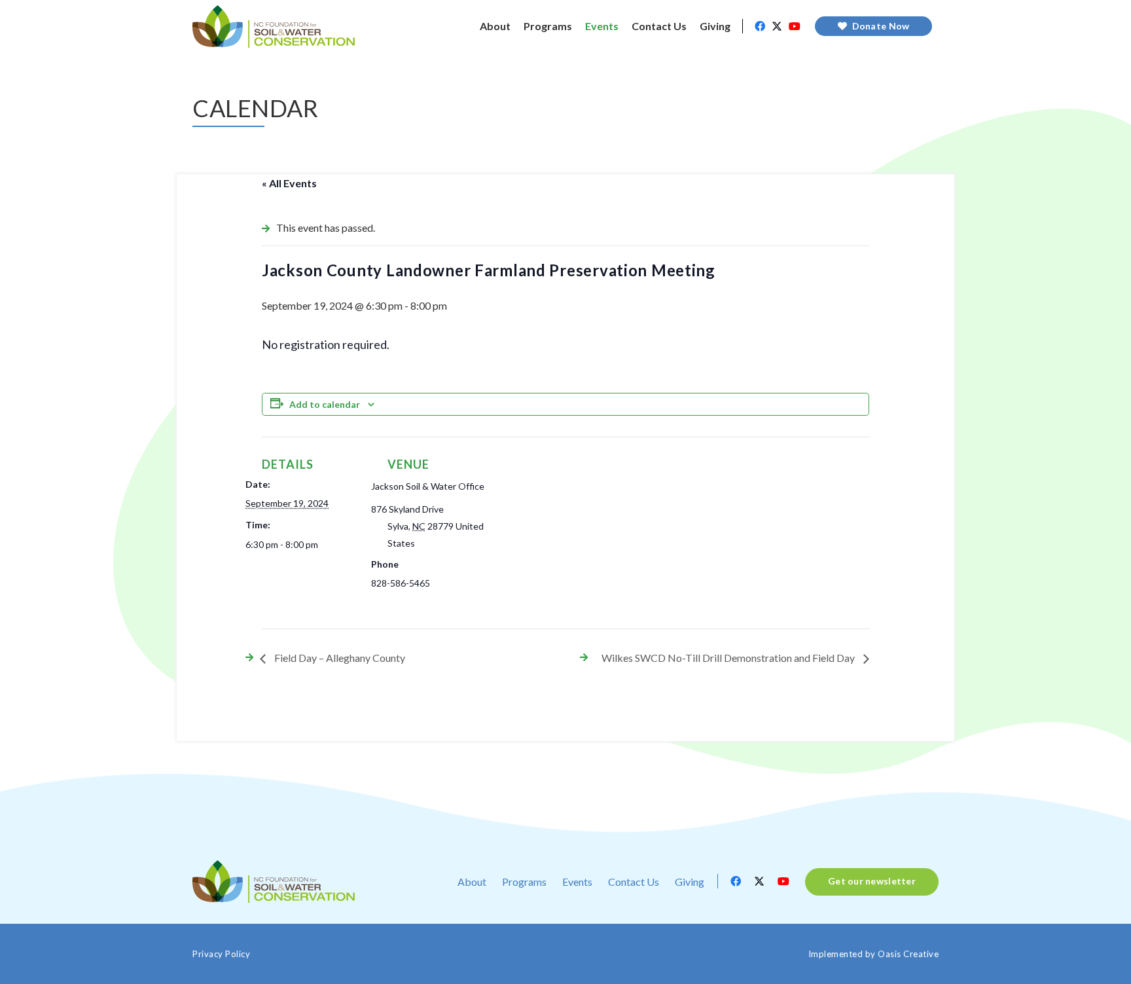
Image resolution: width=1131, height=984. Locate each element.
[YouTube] (794, 26)
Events (577, 881)
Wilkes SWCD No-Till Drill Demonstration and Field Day (729, 657)
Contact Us (633, 881)
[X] (777, 26)
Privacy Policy (221, 954)
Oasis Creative (908, 954)
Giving (689, 881)
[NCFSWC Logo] (273, 26)
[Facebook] (760, 26)
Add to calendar (324, 404)
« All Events (289, 183)
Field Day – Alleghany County (338, 657)
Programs (524, 881)
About (472, 881)
